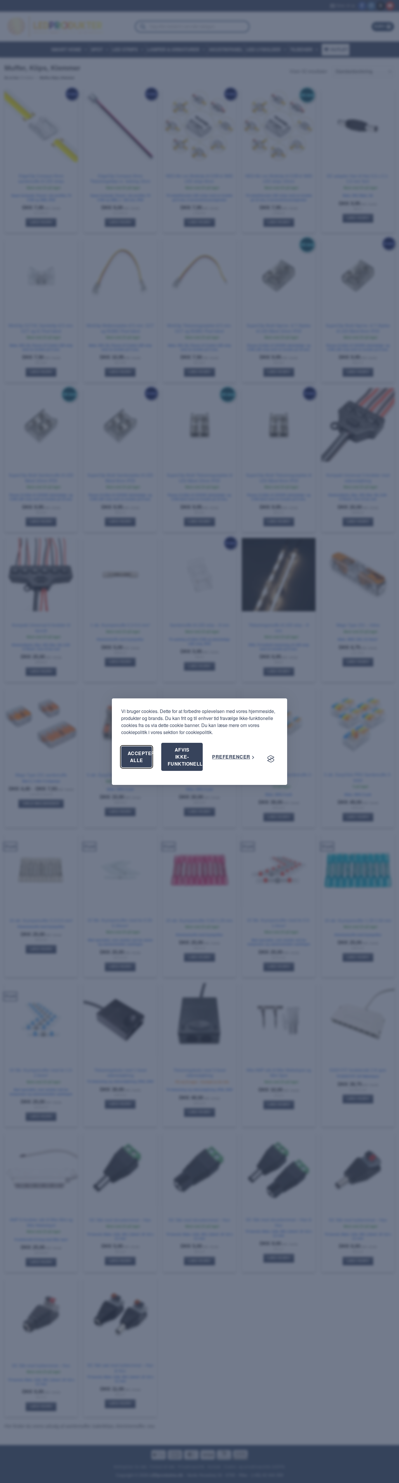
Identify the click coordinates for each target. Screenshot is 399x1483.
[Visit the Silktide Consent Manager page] (271, 759)
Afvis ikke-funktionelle (185, 756)
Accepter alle (140, 757)
